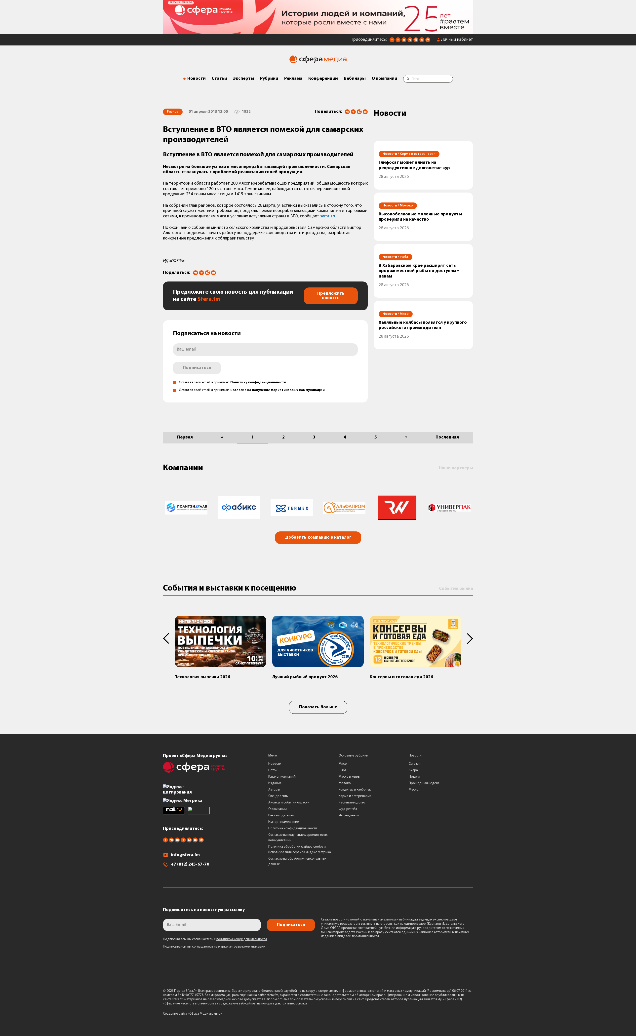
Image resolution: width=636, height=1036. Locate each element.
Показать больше (318, 705)
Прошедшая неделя (424, 781)
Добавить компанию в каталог (318, 536)
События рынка (456, 587)
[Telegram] (353, 110)
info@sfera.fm (185, 853)
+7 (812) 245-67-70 (190, 863)
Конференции (323, 77)
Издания (274, 781)
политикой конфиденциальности (241, 937)
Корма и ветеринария (355, 794)
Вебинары (355, 77)
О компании (384, 77)
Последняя (447, 435)
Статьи (219, 77)
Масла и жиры (349, 775)
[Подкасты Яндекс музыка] (427, 39)
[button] (169, 637)
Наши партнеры (456, 466)
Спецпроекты (278, 794)
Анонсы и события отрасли (289, 800)
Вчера (413, 768)
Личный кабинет (457, 38)
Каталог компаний (282, 775)
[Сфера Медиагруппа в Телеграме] (409, 39)
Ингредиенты (349, 813)
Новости (196, 77)
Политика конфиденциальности (292, 826)
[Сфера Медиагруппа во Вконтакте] (398, 39)
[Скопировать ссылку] (359, 110)
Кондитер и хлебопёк (355, 788)
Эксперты (243, 77)
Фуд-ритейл (348, 807)
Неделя (414, 775)
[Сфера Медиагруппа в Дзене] (392, 39)
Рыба (343, 768)
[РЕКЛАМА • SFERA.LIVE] (318, 30)
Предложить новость (331, 293)
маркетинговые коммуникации (241, 945)
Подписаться (197, 366)
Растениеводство (352, 800)
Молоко (345, 781)
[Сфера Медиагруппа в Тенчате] (415, 39)
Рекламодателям (281, 813)
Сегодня (415, 762)
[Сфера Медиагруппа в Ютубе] (403, 39)
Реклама (293, 77)
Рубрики (269, 77)
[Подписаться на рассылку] (421, 39)
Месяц (414, 788)
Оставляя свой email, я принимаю (232, 380)
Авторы (274, 788)
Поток (273, 768)
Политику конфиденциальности (258, 380)
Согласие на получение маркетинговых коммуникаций (277, 388)
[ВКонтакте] (347, 110)
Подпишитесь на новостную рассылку (204, 908)
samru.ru (328, 214)
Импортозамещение (283, 820)
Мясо (343, 762)
